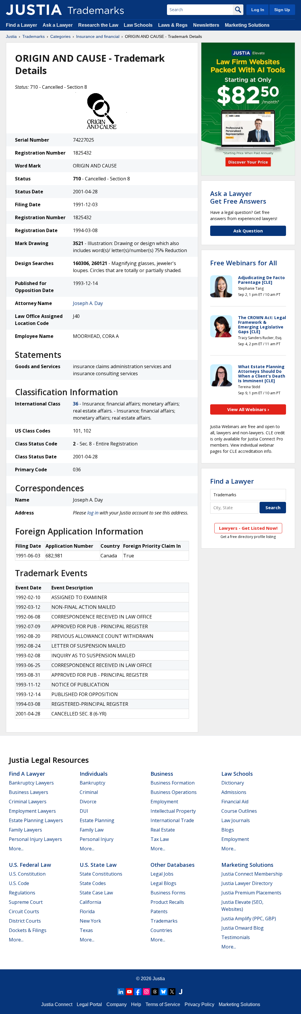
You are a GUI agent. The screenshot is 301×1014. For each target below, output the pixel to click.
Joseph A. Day (88, 303)
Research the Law (98, 25)
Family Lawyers (25, 830)
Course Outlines (239, 811)
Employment (164, 801)
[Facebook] (137, 991)
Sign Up (282, 9)
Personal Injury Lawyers (35, 839)
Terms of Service (163, 1004)
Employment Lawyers (32, 811)
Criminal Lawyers (27, 801)
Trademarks (33, 36)
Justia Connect (56, 1004)
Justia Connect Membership (251, 874)
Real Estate (162, 830)
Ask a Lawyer (58, 25)
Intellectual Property (173, 811)
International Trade (172, 820)
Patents (159, 911)
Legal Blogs (163, 883)
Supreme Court (26, 902)
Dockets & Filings (27, 930)
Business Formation (172, 783)
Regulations (22, 892)
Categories (60, 36)
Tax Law (159, 839)
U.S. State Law (98, 864)
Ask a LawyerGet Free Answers (238, 197)
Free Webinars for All (243, 263)
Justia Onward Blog (242, 928)
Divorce (88, 801)
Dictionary (232, 783)
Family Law (91, 830)
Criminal (89, 792)
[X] (171, 991)
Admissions (233, 792)
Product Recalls (167, 902)
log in (92, 512)
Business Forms (167, 892)
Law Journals (235, 820)
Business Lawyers (28, 792)
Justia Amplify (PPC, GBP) (248, 918)
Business (161, 773)
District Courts (25, 921)
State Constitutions (101, 874)
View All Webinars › (248, 409)
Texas (86, 930)
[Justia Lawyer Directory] (180, 991)
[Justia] (34, 9)
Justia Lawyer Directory (246, 883)
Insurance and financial (97, 36)
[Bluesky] (163, 991)
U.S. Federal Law (30, 864)
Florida (87, 911)
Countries (161, 930)
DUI (84, 811)
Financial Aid (234, 801)
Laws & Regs (173, 25)
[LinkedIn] (120, 991)
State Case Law (96, 892)
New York (90, 921)
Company (116, 1004)
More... (16, 848)
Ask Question (248, 231)
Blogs (227, 830)
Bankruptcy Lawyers (31, 783)
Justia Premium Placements (251, 892)
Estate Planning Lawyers (36, 820)
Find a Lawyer (21, 25)
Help (136, 1004)
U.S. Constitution (27, 874)
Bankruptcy (92, 783)
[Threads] (154, 991)
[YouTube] (129, 991)
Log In (257, 9)
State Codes (93, 883)
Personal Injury (96, 839)
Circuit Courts (24, 911)
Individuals (94, 773)
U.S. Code (19, 883)
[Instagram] (146, 991)
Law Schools (138, 25)
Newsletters (206, 25)
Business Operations (173, 792)
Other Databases (172, 864)
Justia (11, 36)
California (90, 902)
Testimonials (235, 937)
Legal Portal (89, 1004)
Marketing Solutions (247, 25)
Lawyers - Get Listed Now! (248, 528)
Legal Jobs (161, 874)
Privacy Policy (199, 1004)
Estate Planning (97, 820)
